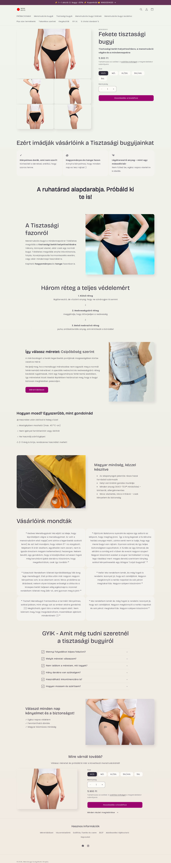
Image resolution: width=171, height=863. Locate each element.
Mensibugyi (27, 862)
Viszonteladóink (63, 832)
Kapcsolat (85, 837)
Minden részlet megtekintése (101, 812)
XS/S (103, 73)
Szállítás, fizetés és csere (85, 832)
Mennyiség (103, 84)
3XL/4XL (138, 73)
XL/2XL (125, 73)
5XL (102, 78)
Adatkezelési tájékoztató (117, 832)
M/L (113, 73)
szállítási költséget (129, 62)
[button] (141, 9)
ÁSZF (101, 832)
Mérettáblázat (36, 389)
